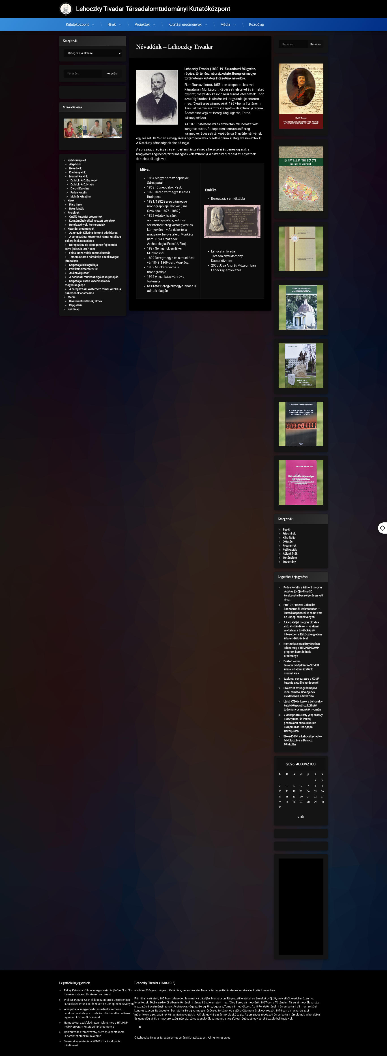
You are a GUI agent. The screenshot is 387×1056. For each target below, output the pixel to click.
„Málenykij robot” (79, 273)
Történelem (290, 557)
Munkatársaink (78, 176)
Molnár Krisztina (81, 196)
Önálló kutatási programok (85, 216)
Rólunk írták (76, 208)
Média (225, 24)
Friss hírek (75, 204)
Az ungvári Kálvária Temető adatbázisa (93, 232)
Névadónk (75, 168)
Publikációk (290, 549)
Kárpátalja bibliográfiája (83, 265)
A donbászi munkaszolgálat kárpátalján (93, 277)
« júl (301, 817)
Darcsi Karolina (80, 188)
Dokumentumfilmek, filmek (85, 301)
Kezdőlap (256, 24)
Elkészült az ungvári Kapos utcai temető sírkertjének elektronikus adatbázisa (300, 692)
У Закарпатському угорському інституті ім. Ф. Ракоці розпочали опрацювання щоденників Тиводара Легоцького (303, 723)
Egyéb (286, 529)
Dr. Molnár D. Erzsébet (84, 180)
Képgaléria (75, 305)
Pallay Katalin (79, 192)
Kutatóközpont (77, 24)
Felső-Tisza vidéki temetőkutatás (89, 252)
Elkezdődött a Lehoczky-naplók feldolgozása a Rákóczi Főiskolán (303, 740)
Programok (289, 545)
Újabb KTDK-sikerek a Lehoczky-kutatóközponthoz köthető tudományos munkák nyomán (303, 705)
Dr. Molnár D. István (82, 184)
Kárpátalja (289, 537)
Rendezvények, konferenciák (87, 224)
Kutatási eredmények (185, 24)
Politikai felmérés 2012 (83, 269)
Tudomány (289, 561)
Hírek (112, 24)
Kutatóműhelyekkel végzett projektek (92, 220)
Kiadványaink (77, 172)
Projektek (142, 24)
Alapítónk (75, 164)
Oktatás (288, 541)
